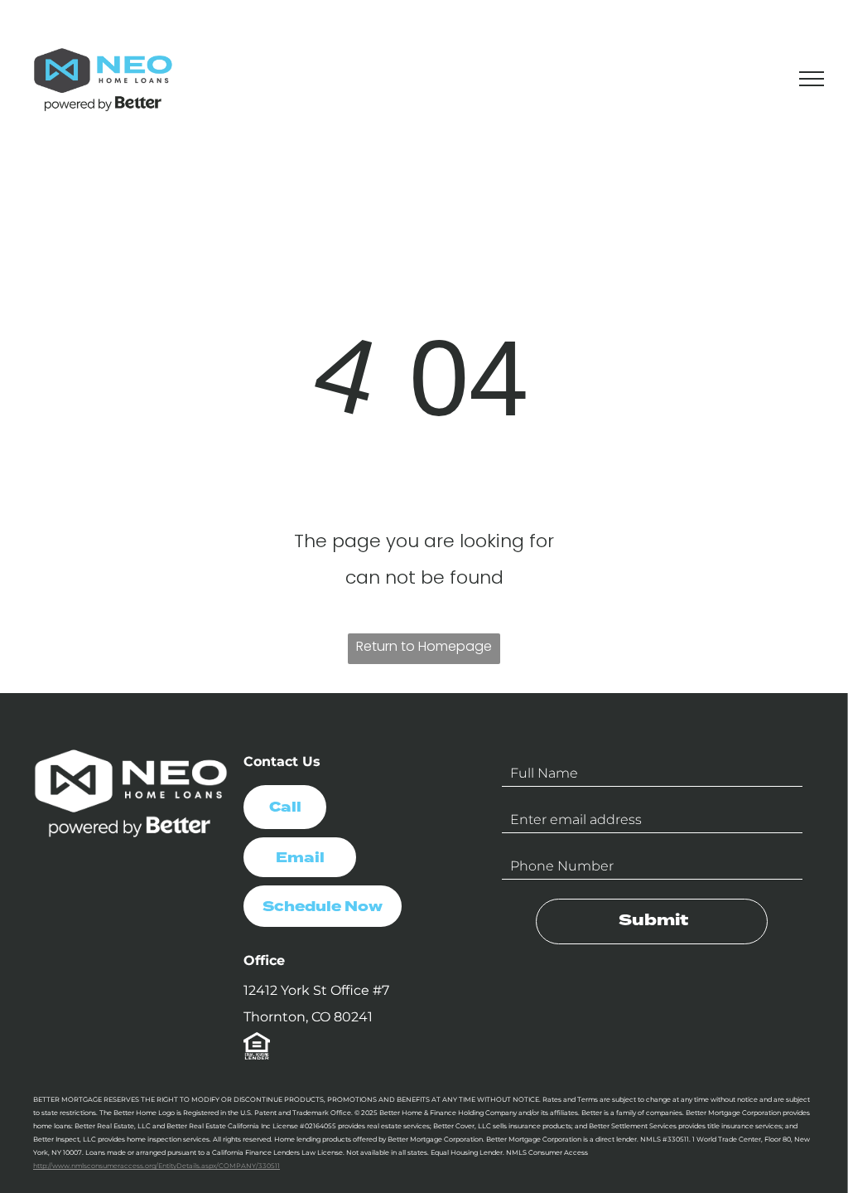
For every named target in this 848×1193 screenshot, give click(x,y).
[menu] (811, 78)
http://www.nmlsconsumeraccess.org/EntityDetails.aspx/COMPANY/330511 (156, 1165)
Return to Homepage (424, 646)
